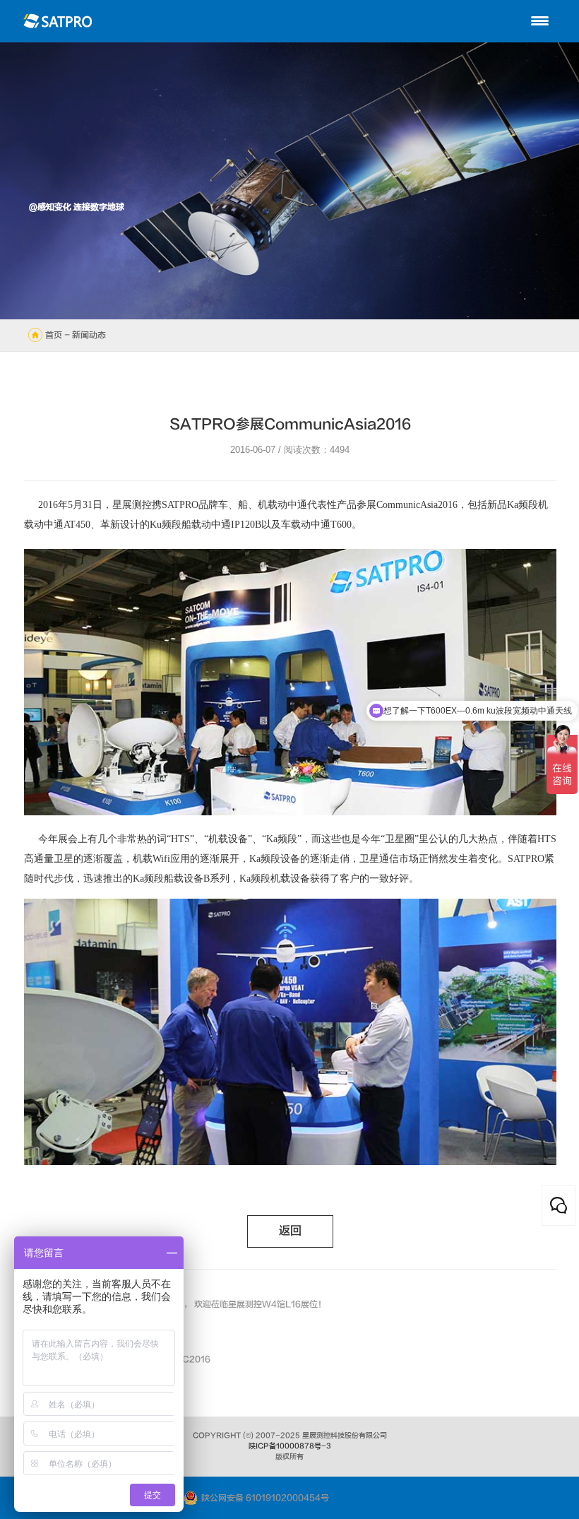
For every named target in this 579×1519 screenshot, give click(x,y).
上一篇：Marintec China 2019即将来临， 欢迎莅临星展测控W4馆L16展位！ (175, 1304)
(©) (248, 1435)
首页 (53, 335)
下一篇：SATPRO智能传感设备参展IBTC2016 (117, 1359)
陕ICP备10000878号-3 (290, 1446)
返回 (290, 1231)
